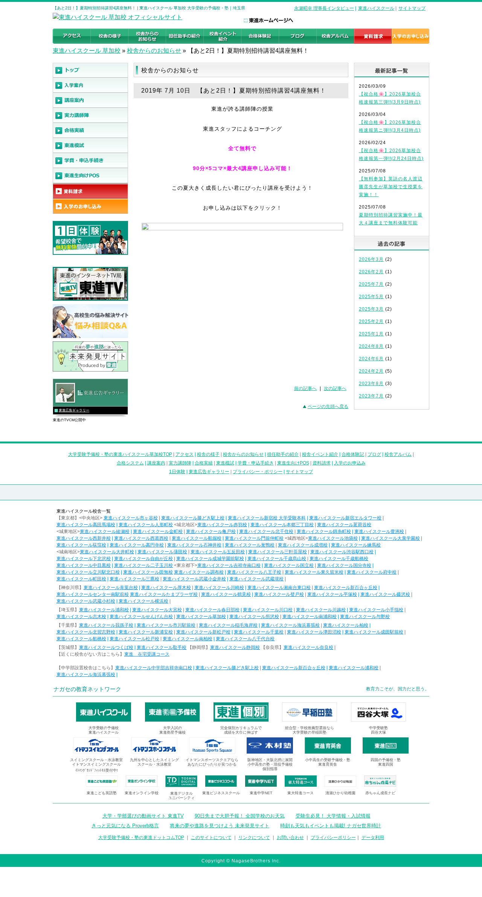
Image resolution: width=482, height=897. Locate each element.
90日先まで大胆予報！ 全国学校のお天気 (240, 816)
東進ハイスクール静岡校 (235, 647)
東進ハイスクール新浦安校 (146, 632)
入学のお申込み (350, 463)
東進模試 (225, 463)
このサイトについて (211, 837)
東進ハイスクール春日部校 (212, 609)
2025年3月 (371, 309)
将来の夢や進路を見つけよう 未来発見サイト (219, 825)
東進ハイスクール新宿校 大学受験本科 (267, 518)
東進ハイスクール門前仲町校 (254, 538)
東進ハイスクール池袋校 (333, 538)
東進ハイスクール (376, 8)
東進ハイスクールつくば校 (106, 647)
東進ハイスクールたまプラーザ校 (164, 594)
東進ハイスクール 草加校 (86, 50)
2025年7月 (371, 284)
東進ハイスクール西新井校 (83, 538)
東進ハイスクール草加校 (201, 616)
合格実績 (204, 463)
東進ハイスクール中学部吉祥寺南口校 (153, 667)
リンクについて (254, 837)
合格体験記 (353, 454)
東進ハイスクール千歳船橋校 (339, 558)
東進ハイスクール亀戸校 (211, 531)
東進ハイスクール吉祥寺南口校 (229, 565)
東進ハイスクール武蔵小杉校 (85, 601)
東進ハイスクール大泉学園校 (390, 538)
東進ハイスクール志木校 (81, 616)
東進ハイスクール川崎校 (219, 587)
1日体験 (177, 471)
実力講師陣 (180, 463)
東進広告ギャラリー (74, 410)
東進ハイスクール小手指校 (376, 609)
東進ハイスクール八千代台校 (245, 638)
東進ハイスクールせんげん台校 (141, 616)
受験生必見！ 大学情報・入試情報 (333, 816)
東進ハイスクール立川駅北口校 (88, 572)
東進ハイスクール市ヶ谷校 (131, 518)
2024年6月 (371, 358)
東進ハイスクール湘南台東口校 (279, 587)
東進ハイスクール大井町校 (107, 551)
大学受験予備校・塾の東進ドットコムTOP (141, 837)
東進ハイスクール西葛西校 (141, 538)
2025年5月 (371, 296)
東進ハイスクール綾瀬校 (105, 531)
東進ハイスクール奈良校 (308, 647)
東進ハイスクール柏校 (345, 625)
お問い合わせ (290, 837)
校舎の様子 (208, 454)
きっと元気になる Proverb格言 (125, 825)
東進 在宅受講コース (146, 654)
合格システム (130, 463)
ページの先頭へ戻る (328, 406)
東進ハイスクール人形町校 (146, 524)
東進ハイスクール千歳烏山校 (276, 558)
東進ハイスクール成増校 (303, 545)
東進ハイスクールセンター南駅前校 (92, 594)
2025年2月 (371, 321)
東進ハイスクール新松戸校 (203, 632)
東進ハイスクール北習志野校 (85, 632)
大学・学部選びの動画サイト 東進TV (143, 816)
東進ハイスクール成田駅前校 (374, 632)
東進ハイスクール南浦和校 (309, 616)
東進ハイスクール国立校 (289, 565)
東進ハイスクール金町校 (158, 531)
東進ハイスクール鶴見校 (226, 594)
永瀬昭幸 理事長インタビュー (324, 8)
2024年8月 (371, 346)
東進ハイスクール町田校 (81, 579)
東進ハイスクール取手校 (161, 647)
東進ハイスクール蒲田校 (162, 551)
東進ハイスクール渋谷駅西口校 (342, 551)
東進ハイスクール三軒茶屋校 (277, 551)
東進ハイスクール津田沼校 (314, 632)
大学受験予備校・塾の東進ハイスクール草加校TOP (120, 454)
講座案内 (156, 463)
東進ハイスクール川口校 (268, 609)
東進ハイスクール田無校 (148, 572)
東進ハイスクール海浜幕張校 (290, 625)
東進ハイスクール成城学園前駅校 (210, 558)
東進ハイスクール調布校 (199, 572)
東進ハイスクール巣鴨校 (250, 545)
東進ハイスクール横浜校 (143, 601)
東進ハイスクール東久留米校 (314, 572)
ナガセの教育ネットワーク (87, 689)
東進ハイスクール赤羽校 (222, 524)
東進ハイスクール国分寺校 (344, 565)
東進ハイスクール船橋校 (81, 638)
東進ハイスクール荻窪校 (81, 545)
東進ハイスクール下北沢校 (83, 558)
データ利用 (373, 837)
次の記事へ (335, 388)
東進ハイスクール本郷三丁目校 (282, 524)
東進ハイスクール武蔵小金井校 (194, 579)
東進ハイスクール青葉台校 (111, 587)
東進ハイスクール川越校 (321, 609)
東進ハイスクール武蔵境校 (256, 579)
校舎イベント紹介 (320, 454)
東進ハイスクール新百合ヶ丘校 (345, 587)
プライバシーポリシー (333, 837)
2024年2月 (371, 371)
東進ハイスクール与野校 (365, 616)
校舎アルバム (398, 454)
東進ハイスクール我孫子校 (106, 625)
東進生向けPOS (293, 463)
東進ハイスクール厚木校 (166, 587)
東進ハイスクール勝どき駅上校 (192, 518)
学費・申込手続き (256, 463)
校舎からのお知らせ (154, 50)
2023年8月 (371, 383)
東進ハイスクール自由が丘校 (143, 558)
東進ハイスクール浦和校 (104, 609)
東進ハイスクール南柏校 (187, 638)
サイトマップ (412, 8)
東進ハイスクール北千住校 (266, 531)
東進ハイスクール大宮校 (157, 609)
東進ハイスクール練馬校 (356, 545)
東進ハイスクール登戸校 (279, 594)
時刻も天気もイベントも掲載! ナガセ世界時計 (330, 825)
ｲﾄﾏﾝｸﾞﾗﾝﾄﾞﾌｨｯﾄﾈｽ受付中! (96, 770)
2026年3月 (371, 259)
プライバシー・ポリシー (257, 471)
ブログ (374, 454)
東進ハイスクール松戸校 (134, 638)
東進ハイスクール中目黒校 (83, 565)
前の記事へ (305, 388)
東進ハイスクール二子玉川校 (143, 565)
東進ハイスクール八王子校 (254, 572)
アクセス (184, 454)
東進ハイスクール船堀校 (196, 538)
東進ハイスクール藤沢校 (385, 594)
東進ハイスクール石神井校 (194, 545)
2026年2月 (371, 271)
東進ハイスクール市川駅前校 (166, 625)
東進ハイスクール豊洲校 (379, 531)
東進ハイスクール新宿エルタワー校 (345, 518)
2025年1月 (371, 334)
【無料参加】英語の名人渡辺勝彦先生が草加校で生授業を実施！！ (391, 186)
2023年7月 (371, 396)
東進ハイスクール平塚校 (332, 594)
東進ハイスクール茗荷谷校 (344, 524)
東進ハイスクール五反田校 (218, 551)
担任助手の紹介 (283, 454)
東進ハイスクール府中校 (372, 572)
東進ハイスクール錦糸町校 (324, 531)
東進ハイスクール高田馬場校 (85, 524)
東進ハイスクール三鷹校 (134, 579)
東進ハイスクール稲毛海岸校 (228, 625)
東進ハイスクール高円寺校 (137, 545)
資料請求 (322, 463)
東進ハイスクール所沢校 (254, 616)
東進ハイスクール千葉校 (259, 632)
